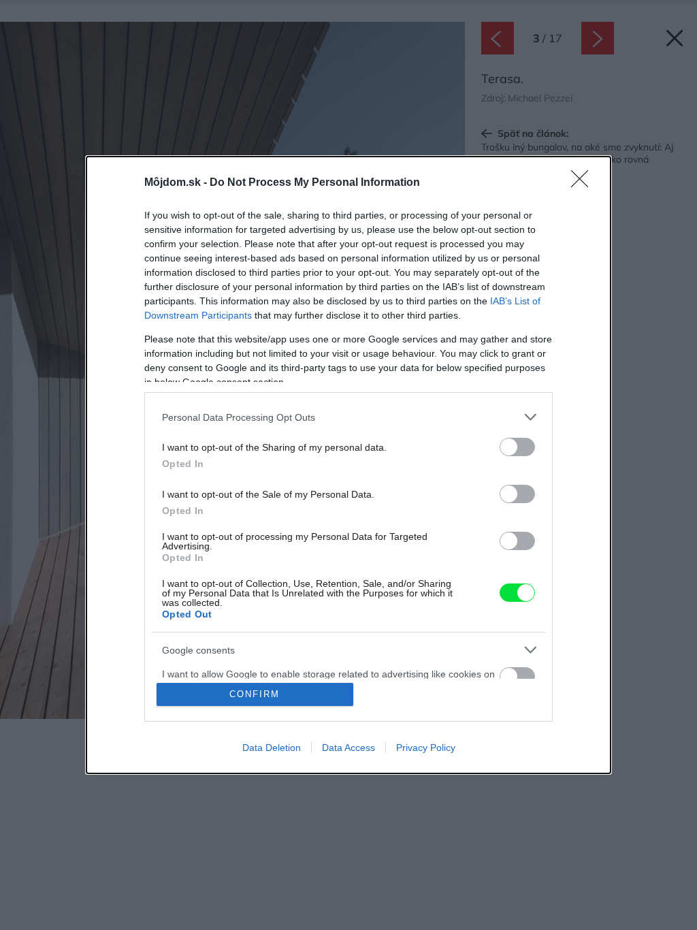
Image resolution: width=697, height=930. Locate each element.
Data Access (348, 747)
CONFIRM (254, 694)
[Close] (584, 183)
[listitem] (348, 417)
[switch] (517, 447)
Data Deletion (271, 747)
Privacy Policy (425, 747)
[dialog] (348, 465)
